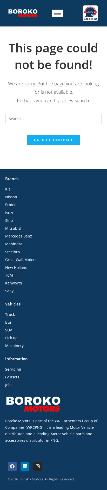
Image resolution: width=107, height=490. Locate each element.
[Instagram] (37, 466)
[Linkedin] (25, 466)
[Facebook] (12, 466)
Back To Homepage (53, 140)
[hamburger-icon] (57, 13)
